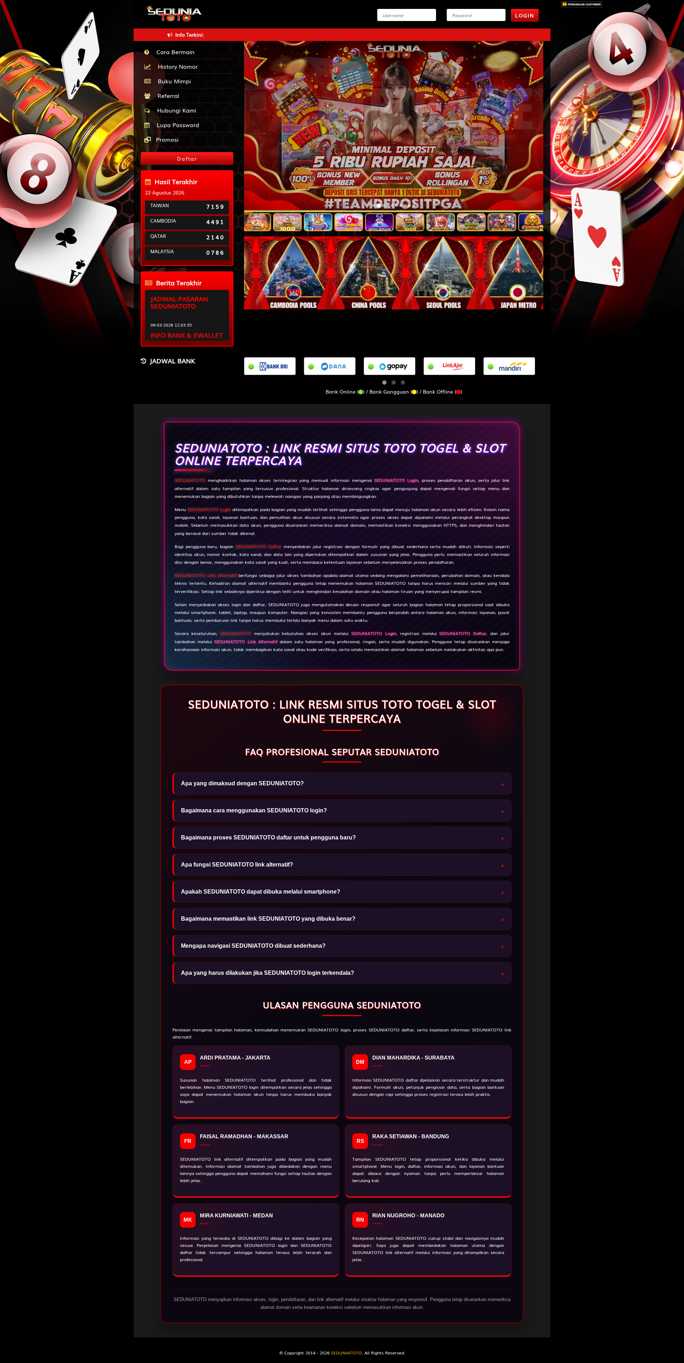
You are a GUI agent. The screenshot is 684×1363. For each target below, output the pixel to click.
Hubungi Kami (175, 110)
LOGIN (524, 15)
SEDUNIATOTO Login (209, 509)
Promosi (166, 139)
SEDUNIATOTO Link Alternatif (206, 575)
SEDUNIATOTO (190, 480)
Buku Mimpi (172, 81)
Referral (166, 95)
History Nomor (176, 66)
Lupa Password (176, 124)
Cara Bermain (174, 51)
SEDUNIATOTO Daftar (258, 546)
